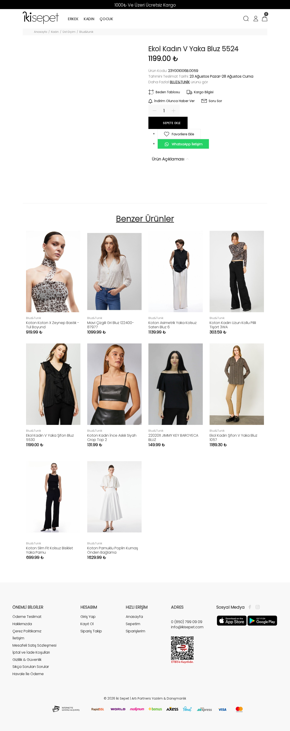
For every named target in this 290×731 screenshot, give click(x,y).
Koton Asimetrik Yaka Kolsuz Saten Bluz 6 (172, 325)
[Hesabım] (255, 19)
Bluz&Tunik (180, 82)
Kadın (55, 32)
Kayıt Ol (87, 623)
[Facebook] (251, 607)
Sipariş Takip (91, 631)
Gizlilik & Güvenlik (26, 659)
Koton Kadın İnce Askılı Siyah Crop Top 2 (111, 437)
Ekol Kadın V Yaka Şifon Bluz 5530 (50, 437)
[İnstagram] (256, 607)
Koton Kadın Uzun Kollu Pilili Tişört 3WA (233, 325)
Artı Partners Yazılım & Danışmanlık (159, 698)
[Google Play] (262, 620)
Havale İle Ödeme (28, 673)
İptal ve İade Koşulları (31, 652)
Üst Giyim (69, 32)
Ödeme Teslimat (26, 616)
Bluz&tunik (86, 32)
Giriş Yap (88, 616)
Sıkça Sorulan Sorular (30, 666)
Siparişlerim (135, 631)
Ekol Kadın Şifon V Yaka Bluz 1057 (233, 437)
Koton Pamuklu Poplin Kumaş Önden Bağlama (112, 550)
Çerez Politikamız (26, 631)
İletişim (18, 638)
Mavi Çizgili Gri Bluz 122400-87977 (110, 325)
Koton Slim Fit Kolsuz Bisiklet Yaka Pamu (49, 550)
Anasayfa (40, 32)
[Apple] (231, 620)
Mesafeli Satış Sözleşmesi (34, 645)
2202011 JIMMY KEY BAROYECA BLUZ (173, 437)
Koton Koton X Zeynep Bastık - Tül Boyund (52, 325)
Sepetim (133, 623)
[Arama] (246, 19)
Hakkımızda (22, 623)
